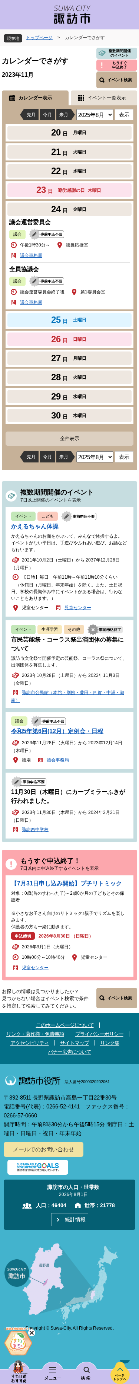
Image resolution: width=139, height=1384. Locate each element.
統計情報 (75, 1219)
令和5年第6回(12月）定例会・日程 (57, 731)
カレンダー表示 (35, 98)
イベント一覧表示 (106, 98)
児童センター (77, 607)
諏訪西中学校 (35, 829)
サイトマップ (74, 1043)
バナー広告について (69, 1052)
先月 (31, 114)
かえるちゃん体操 (35, 526)
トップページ (39, 37)
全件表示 (69, 438)
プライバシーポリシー (99, 1034)
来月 (63, 114)
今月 (47, 114)
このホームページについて (65, 1025)
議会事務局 (31, 255)
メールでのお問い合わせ (43, 1149)
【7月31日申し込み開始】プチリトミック (66, 883)
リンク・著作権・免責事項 (35, 1034)
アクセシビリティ (29, 1043)
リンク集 (109, 1043)
